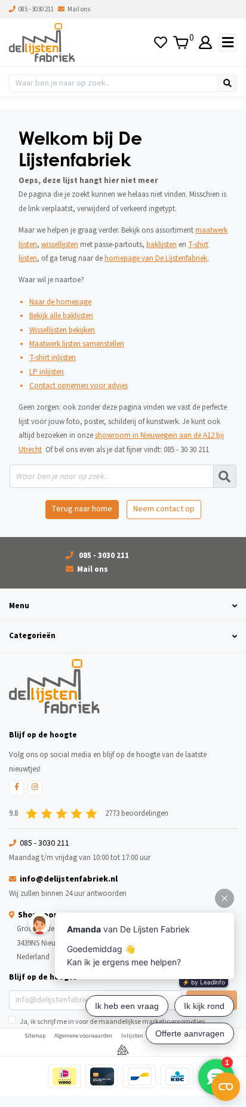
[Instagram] (34, 787)
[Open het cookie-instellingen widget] (225, 1086)
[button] (123, 606)
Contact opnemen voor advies (78, 385)
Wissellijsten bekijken (62, 330)
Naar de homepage (60, 302)
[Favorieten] (161, 42)
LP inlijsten (46, 372)
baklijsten (161, 244)
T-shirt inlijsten (52, 357)
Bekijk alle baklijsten (61, 315)
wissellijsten (59, 244)
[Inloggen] (205, 42)
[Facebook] (16, 787)
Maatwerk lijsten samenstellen (76, 343)
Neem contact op (164, 509)
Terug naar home (81, 509)
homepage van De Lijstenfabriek (155, 258)
